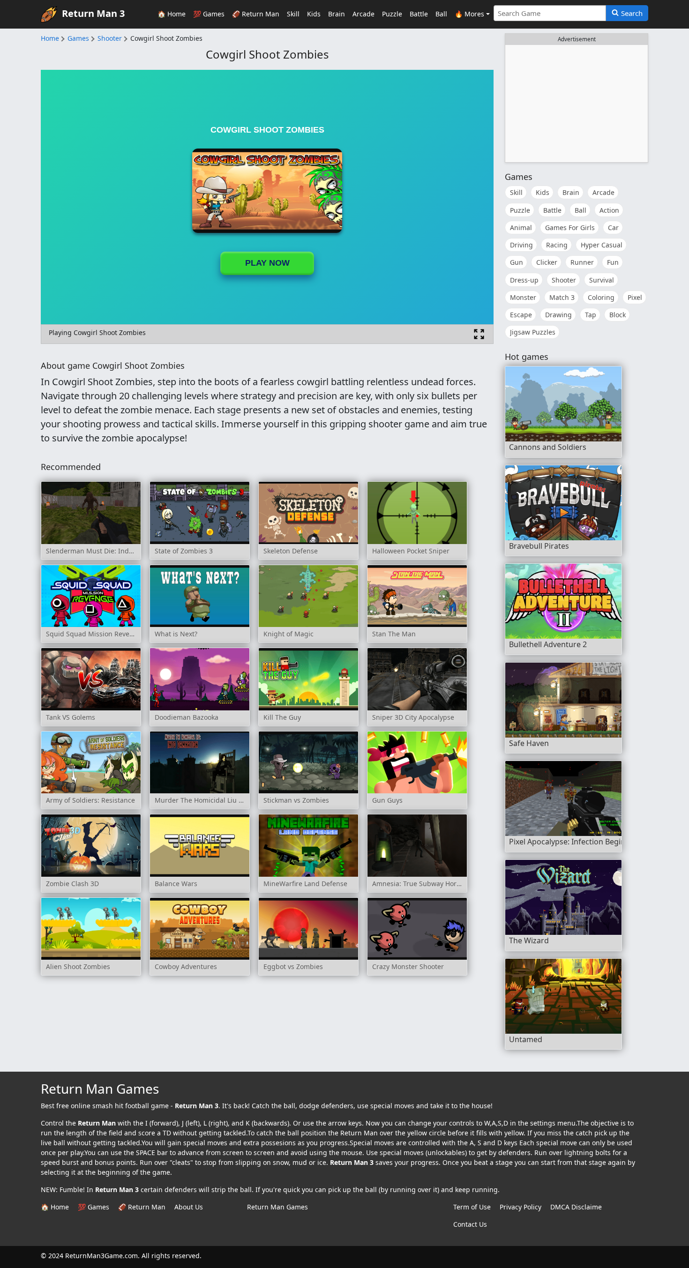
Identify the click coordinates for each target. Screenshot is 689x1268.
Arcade (363, 13)
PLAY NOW (267, 263)
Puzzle (392, 13)
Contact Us (470, 1224)
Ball (441, 13)
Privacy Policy (520, 1206)
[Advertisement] (576, 103)
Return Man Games (277, 1206)
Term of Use (472, 1206)
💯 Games (209, 13)
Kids (314, 13)
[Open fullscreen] (479, 334)
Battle (419, 13)
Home (50, 38)
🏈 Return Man (255, 13)
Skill (293, 13)
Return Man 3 (93, 13)
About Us (188, 1206)
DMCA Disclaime (576, 1206)
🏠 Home (171, 13)
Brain (336, 13)
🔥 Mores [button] (469, 13)
